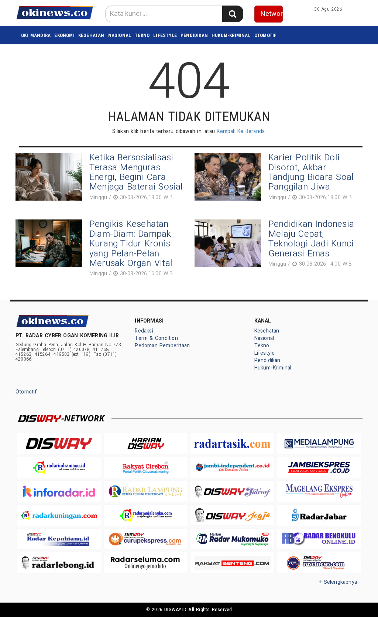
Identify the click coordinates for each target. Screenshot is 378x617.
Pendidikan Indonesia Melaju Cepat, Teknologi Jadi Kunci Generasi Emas (311, 239)
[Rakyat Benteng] (232, 563)
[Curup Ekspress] (145, 539)
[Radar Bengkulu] (319, 539)
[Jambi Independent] (232, 467)
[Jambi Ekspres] (319, 467)
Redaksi (144, 331)
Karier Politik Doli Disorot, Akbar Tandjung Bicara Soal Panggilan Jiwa (311, 172)
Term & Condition (156, 338)
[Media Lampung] (319, 443)
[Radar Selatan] (319, 563)
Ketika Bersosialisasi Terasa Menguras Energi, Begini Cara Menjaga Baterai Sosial (136, 172)
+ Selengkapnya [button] (338, 582)
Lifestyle (165, 35)
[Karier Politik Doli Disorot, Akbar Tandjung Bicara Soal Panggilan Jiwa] (230, 178)
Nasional (119, 35)
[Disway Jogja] (232, 515)
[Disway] (59, 443)
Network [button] (272, 14)
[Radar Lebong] (59, 563)
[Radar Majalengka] (145, 515)
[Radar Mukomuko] (232, 539)
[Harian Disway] (145, 443)
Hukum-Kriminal (231, 35)
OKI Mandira (36, 35)
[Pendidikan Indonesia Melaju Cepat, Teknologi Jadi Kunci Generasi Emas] (230, 244)
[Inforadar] (59, 491)
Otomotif (265, 35)
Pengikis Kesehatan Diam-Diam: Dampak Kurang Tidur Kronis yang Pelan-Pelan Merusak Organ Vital (130, 244)
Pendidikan (194, 35)
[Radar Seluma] (145, 563)
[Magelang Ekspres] (319, 491)
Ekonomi (64, 35)
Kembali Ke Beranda (241, 131)
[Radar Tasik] (232, 443)
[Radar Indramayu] (59, 467)
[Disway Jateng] (232, 491)
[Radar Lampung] (145, 491)
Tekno (142, 35)
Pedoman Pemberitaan (162, 346)
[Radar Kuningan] (59, 515)
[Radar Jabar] (319, 515)
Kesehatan (91, 35)
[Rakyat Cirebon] (145, 467)
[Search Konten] (232, 13)
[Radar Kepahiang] (59, 539)
